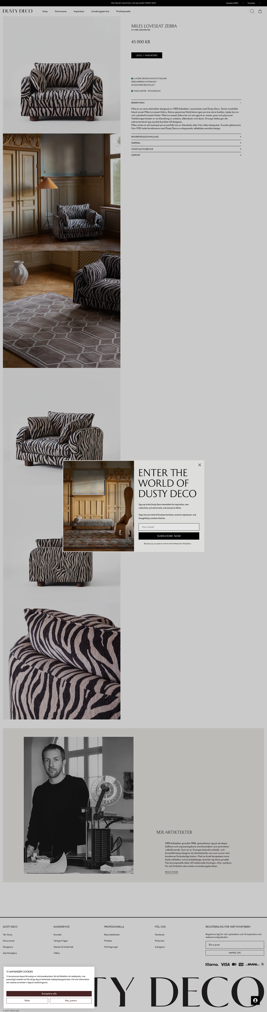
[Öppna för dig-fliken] (255, 1000)
